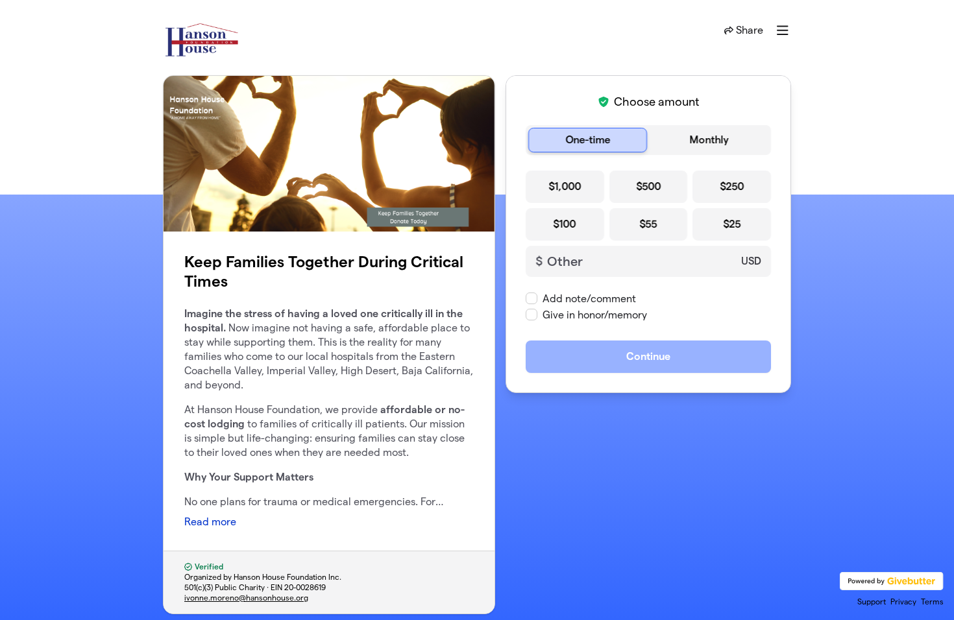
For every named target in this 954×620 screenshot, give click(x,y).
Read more (210, 521)
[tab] (587, 140)
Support (871, 601)
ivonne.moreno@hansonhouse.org (246, 597)
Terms (932, 601)
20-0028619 (305, 587)
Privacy (903, 601)
